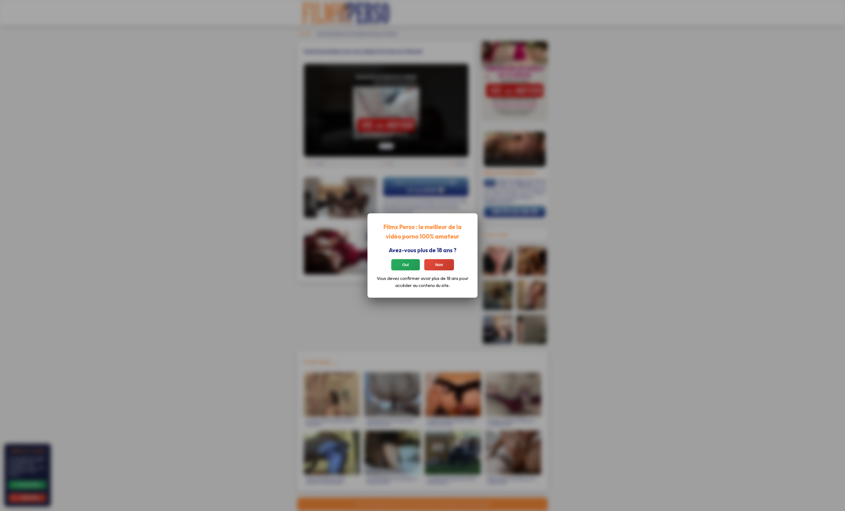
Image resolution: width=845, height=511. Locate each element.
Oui (405, 264)
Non (439, 264)
